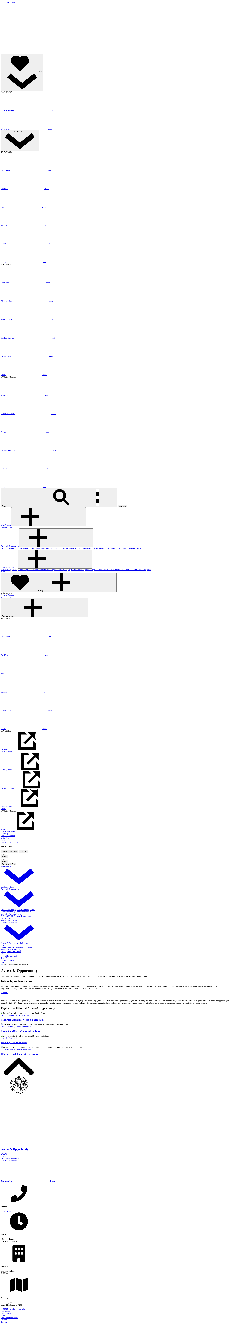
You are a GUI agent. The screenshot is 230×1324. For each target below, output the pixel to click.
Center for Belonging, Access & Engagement (22, 1019)
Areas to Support (28, 111)
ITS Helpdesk (27, 244)
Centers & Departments (10, 1158)
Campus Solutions (28, 450)
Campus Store (27, 356)
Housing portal (27, 320)
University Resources (9, 1161)
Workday (25, 395)
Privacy (4, 1320)
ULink (24, 262)
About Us (4, 993)
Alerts (3, 1315)
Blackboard (26, 170)
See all (24, 375)
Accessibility (6, 1311)
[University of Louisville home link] (115, 53)
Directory (25, 432)
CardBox (25, 189)
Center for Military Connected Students (20, 1031)
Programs (4, 1156)
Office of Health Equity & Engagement (20, 1054)
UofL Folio (26, 469)
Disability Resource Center (14, 1042)
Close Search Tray (8, 864)
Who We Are (6, 1154)
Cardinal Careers (28, 338)
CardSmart (25, 283)
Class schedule (27, 301)
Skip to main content (9, 2)
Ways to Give (26, 129)
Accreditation (6, 1313)
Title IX (4, 1322)
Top (38, 1075)
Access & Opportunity (9, 851)
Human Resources (28, 414)
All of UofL (23, 851)
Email (23, 207)
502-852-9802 (6, 1211)
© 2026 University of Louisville (13, 1309)
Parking (24, 225)
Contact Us (28, 1181)
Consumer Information (9, 1318)
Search (4, 857)
